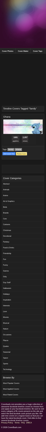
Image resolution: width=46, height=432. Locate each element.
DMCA (29, 423)
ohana (18, 149)
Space (5, 358)
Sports (5, 364)
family (10, 149)
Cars (5, 219)
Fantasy (6, 242)
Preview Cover (21, 154)
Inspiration (7, 300)
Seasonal (6, 352)
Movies (6, 317)
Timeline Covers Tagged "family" (20, 108)
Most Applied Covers (11, 389)
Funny (5, 265)
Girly (5, 277)
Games (6, 271)
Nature (5, 329)
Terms (17, 423)
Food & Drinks (8, 248)
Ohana (6, 117)
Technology (7, 369)
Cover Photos (7, 51)
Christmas (7, 230)
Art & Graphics (9, 201)
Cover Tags (37, 51)
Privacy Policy (7, 423)
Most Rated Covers (10, 395)
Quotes (6, 346)
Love (5, 311)
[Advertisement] (23, 24)
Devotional (7, 236)
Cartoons (6, 224)
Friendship (7, 253)
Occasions (7, 335)
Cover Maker (23, 51)
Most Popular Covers (11, 383)
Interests (6, 306)
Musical (6, 323)
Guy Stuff (6, 282)
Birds (5, 207)
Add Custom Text (9, 154)
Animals (6, 190)
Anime (5, 195)
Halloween (7, 288)
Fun (4, 259)
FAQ (23, 423)
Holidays (6, 294)
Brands (6, 213)
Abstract (6, 184)
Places (5, 340)
